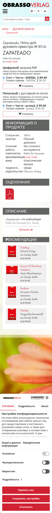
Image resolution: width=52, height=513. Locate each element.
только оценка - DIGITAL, (26, 80)
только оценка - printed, (25, 108)
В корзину (27, 85)
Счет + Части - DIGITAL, (26, 77)
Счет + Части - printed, (26, 105)
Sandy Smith (11, 61)
